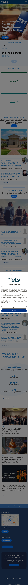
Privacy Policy (4, 300)
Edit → (14, 307)
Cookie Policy (12, 300)
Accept (14, 310)
